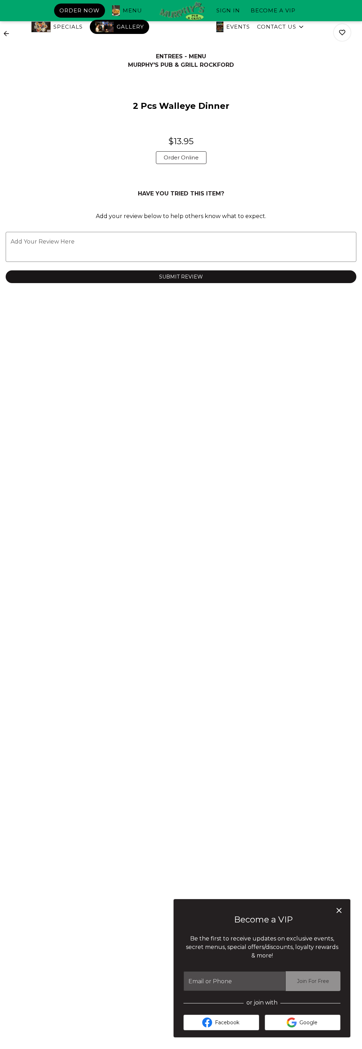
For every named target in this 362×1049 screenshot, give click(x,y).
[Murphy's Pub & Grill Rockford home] (181, 11)
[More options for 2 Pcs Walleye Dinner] (342, 32)
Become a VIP (273, 10)
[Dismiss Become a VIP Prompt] (339, 910)
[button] (280, 27)
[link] (181, 157)
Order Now (79, 10)
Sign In (228, 10)
